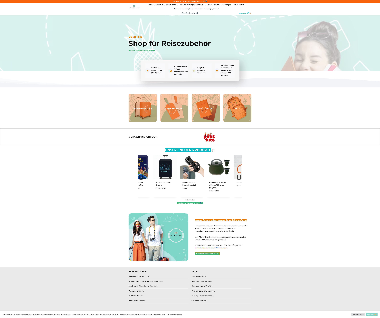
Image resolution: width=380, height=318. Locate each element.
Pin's (237, 108)
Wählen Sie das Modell (157, 193)
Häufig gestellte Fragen (137, 300)
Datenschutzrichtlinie (136, 291)
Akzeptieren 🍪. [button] (371, 314)
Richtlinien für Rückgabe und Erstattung (143, 286)
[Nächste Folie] (239, 177)
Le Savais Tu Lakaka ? (240, 183)
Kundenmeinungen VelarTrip (201, 286)
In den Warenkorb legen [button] (186, 193)
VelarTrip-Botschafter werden (202, 296)
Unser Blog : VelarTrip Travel (139, 276)
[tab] (186, 199)
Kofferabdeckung (143, 108)
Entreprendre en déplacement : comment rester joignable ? (196, 9)
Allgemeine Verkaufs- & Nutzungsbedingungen (145, 281)
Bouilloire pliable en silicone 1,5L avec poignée (213, 185)
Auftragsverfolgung (198, 276)
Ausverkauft (237, 191)
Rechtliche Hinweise (136, 296)
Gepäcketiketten (174, 108)
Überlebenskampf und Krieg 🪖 (219, 5)
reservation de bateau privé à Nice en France (211, 248)
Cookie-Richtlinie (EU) (199, 300)
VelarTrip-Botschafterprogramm (203, 291)
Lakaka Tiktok (238, 5)
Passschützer (206, 108)
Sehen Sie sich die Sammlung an (143, 112)
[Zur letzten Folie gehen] (141, 177)
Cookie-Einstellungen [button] (358, 314)
